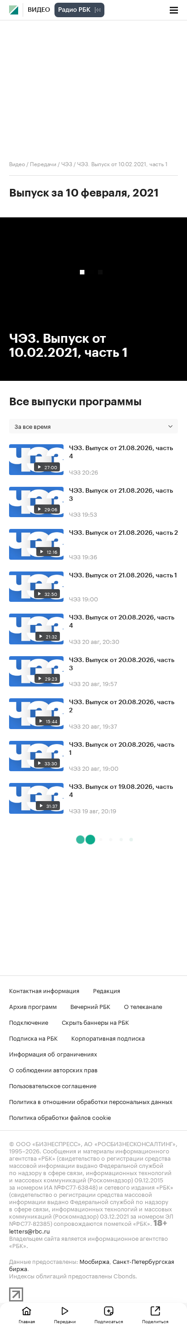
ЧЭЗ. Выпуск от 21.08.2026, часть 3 (121, 495)
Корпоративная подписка (108, 1037)
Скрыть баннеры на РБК (95, 1021)
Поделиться (155, 1321)
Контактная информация (44, 989)
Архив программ (33, 1005)
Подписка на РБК (33, 1037)
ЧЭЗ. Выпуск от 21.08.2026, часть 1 (123, 575)
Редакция (106, 989)
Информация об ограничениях (53, 1053)
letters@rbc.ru (29, 1230)
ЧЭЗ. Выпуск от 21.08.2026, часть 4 (121, 452)
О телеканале (143, 1005)
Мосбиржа (94, 1260)
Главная (27, 1321)
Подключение (28, 1021)
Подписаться (108, 1321)
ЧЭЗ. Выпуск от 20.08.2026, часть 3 (121, 664)
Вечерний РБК (90, 1005)
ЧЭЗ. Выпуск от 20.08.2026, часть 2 (121, 706)
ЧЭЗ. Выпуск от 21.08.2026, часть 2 (123, 533)
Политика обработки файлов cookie (60, 1116)
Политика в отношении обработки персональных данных (90, 1100)
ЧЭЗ (66, 163)
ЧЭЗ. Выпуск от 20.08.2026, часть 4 (121, 622)
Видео (39, 10)
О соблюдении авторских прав (53, 1069)
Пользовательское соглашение (52, 1085)
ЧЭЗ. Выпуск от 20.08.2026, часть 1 (121, 749)
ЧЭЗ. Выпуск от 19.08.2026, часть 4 (121, 791)
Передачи (43, 163)
